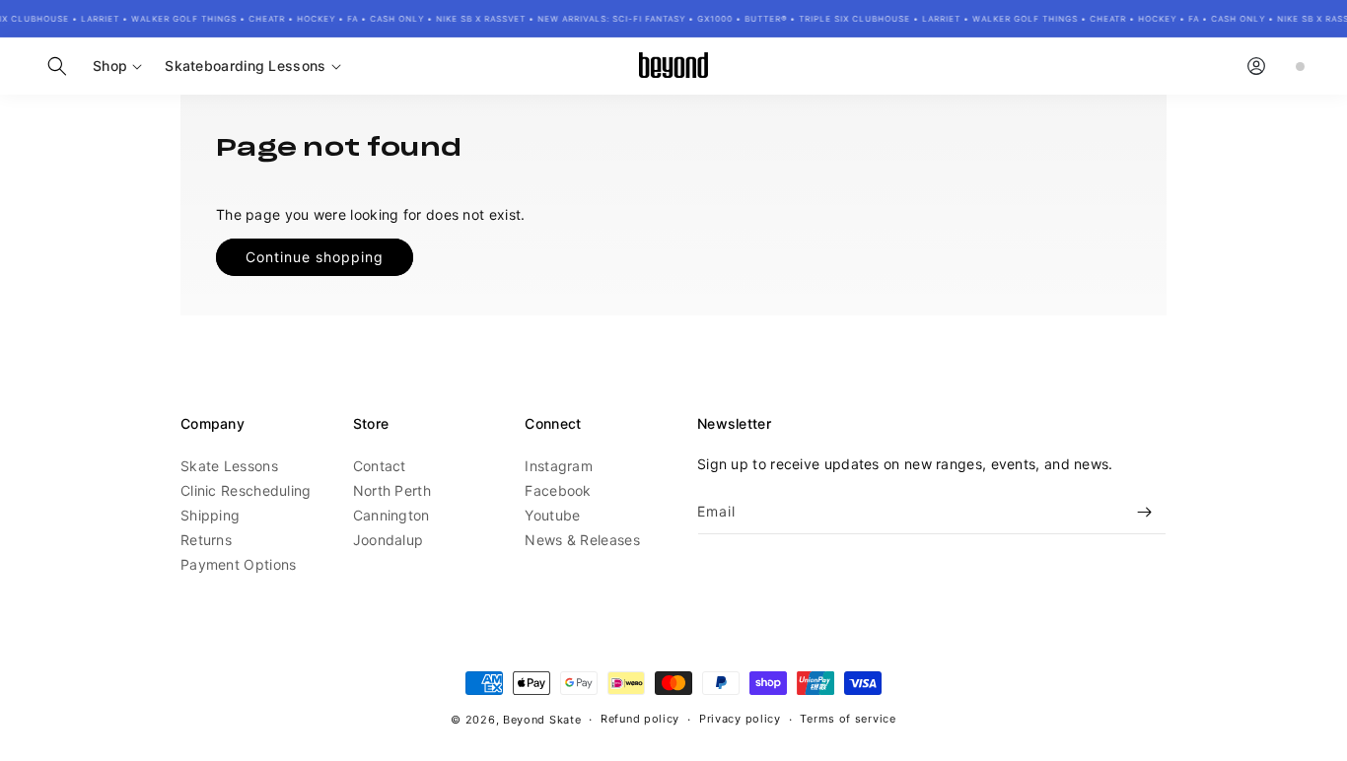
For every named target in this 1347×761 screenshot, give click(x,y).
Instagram (559, 465)
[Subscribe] (1144, 512)
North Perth (392, 490)
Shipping (210, 515)
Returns (206, 539)
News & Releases (582, 539)
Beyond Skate (542, 719)
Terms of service (847, 719)
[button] (57, 66)
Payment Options (238, 564)
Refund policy (640, 719)
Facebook (558, 490)
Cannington (391, 515)
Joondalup (388, 539)
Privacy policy (740, 719)
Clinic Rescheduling (246, 490)
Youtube (552, 515)
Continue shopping (315, 256)
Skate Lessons (229, 465)
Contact (379, 465)
